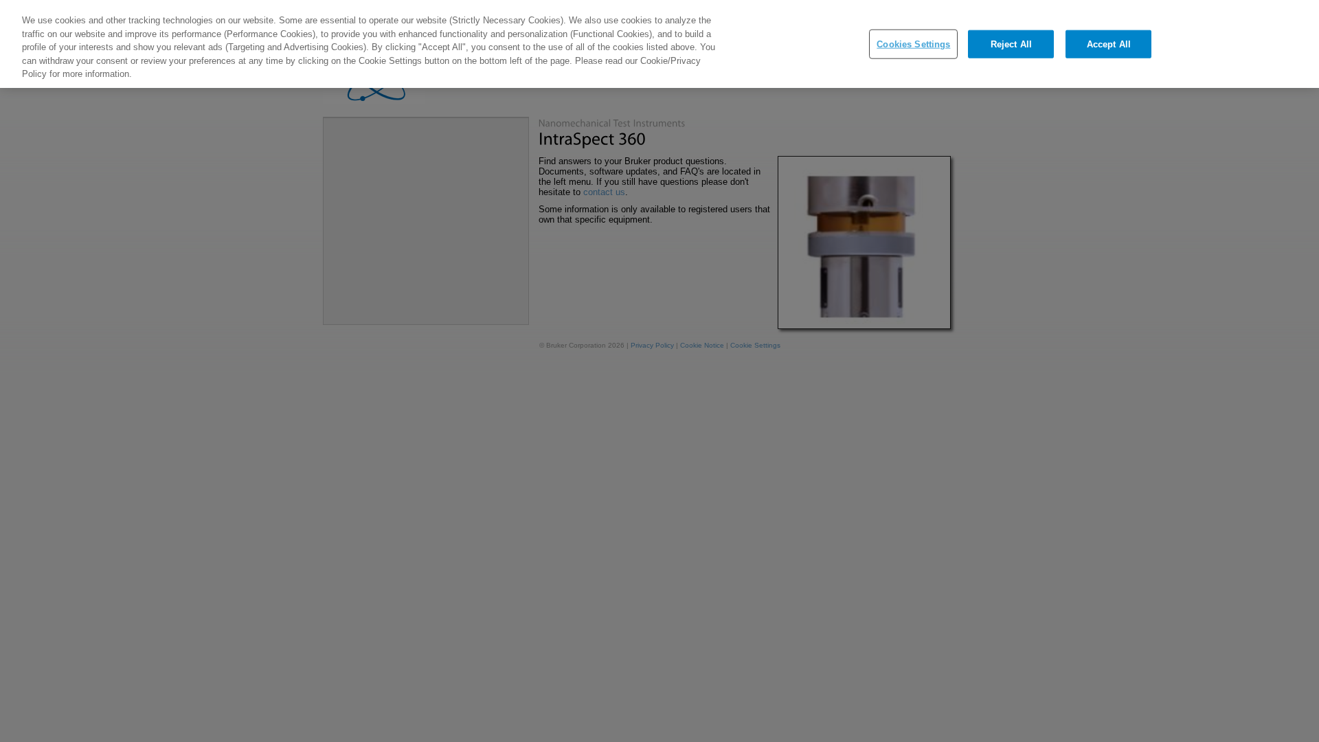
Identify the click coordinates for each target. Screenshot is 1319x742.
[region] (659, 44)
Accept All (1109, 43)
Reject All (1011, 43)
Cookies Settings (913, 43)
